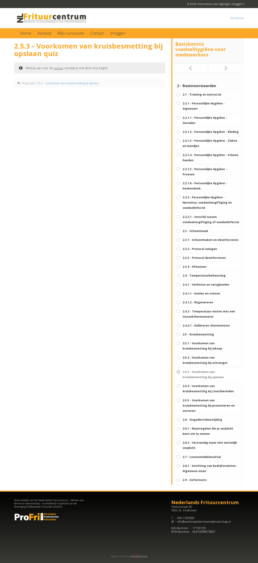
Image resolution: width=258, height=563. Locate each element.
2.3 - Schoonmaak (195, 231)
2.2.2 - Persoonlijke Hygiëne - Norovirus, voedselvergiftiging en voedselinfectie (207, 202)
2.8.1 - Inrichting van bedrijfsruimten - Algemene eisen (210, 468)
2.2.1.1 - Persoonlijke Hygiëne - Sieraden (205, 120)
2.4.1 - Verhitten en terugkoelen (206, 284)
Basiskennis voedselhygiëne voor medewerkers (200, 49)
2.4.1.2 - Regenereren (198, 302)
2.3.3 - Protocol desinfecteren (204, 258)
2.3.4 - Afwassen (194, 266)
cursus (58, 68)
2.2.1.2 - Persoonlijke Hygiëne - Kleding (211, 132)
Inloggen (237, 4)
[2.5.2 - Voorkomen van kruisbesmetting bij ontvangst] (190, 68)
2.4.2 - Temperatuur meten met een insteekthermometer (209, 313)
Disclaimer (237, 18)
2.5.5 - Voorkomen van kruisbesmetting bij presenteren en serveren (209, 405)
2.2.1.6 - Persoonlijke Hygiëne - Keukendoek (205, 185)
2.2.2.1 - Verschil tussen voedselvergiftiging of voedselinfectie (211, 219)
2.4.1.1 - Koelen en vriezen (201, 293)
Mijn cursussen (70, 33)
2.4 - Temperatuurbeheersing (204, 275)
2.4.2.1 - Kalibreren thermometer (206, 325)
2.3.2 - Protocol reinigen (200, 249)
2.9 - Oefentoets (195, 480)
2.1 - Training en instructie (202, 94)
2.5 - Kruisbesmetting (198, 334)
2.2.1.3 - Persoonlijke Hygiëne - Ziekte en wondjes (210, 143)
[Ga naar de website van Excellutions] (138, 556)
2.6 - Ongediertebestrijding (202, 419)
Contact (97, 33)
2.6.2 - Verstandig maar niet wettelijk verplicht (210, 445)
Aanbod (44, 33)
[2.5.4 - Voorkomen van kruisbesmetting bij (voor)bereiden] (226, 68)
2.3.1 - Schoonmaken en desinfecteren (210, 240)
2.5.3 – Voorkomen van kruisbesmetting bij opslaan (67, 83)
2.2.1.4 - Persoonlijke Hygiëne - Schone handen (210, 157)
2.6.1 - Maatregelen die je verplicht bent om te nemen (208, 431)
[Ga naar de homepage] (70, 18)
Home (25, 33)
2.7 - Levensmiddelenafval (202, 457)
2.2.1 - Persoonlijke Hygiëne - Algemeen (204, 105)
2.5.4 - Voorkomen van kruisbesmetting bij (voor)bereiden (208, 388)
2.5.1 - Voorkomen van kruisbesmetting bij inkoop (202, 345)
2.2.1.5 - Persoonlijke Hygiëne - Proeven (205, 171)
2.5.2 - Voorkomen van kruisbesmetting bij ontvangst (205, 360)
